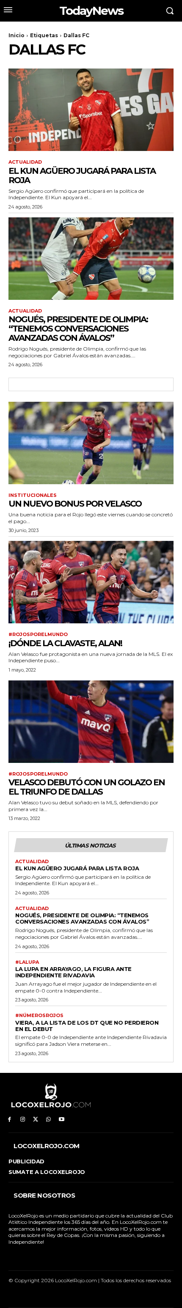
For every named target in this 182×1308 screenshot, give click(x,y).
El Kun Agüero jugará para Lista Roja (81, 175)
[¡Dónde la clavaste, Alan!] (91, 582)
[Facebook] (9, 1119)
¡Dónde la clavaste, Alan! (65, 643)
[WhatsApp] (48, 1119)
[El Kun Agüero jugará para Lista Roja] (91, 110)
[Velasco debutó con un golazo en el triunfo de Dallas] (91, 721)
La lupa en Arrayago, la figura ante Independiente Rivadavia (73, 972)
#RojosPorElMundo (38, 634)
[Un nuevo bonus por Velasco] (91, 443)
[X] (35, 1119)
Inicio (16, 35)
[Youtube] (61, 1119)
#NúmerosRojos (39, 1015)
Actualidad (25, 162)
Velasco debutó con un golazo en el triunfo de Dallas (86, 787)
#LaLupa (27, 962)
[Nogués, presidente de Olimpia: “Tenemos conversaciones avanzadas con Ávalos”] (91, 258)
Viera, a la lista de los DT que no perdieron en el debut (86, 1025)
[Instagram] (22, 1119)
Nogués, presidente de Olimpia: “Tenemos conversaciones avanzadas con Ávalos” (78, 328)
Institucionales (32, 495)
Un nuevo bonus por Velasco (74, 504)
